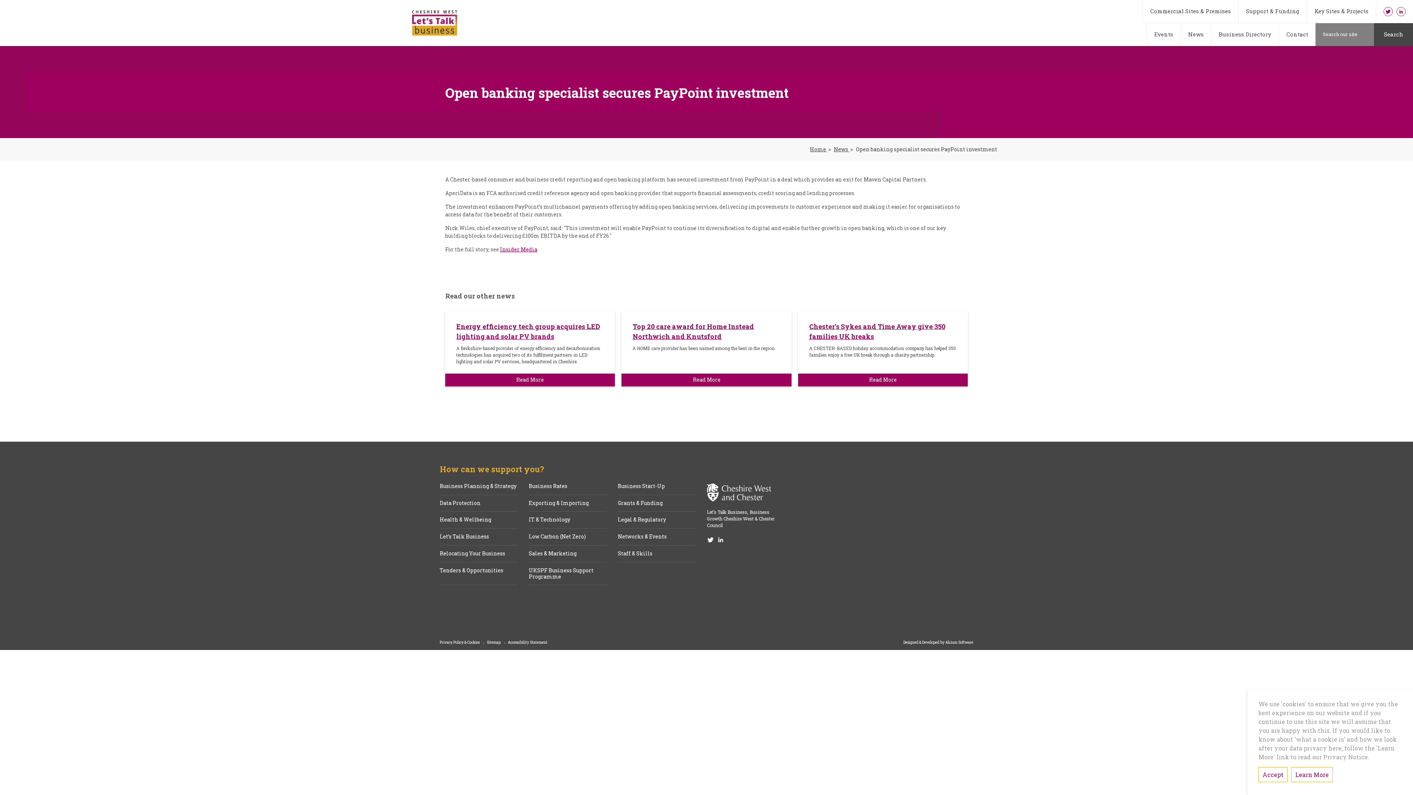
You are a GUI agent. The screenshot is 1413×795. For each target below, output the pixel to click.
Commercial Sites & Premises (1190, 11)
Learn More (1312, 774)
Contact (1297, 34)
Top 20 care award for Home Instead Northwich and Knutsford (693, 331)
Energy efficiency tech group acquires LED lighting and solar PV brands (528, 331)
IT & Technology (549, 520)
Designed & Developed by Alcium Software (938, 642)
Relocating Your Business (472, 554)
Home (818, 149)
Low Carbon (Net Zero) (557, 537)
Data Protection (460, 503)
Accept (1273, 774)
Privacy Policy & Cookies (460, 642)
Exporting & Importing (559, 503)
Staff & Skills (635, 554)
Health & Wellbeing (465, 520)
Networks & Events (642, 537)
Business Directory (1245, 34)
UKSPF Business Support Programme (561, 574)
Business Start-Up (641, 486)
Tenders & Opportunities (471, 571)
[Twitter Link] (1388, 11)
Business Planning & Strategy (478, 486)
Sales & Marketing (553, 554)
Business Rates (548, 486)
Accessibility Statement (528, 642)
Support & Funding (1272, 11)
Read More (530, 379)
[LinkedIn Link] (1401, 11)
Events (1163, 34)
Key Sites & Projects (1341, 11)
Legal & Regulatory (642, 520)
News (1196, 34)
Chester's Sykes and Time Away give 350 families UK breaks (877, 331)
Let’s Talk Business (464, 537)
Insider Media (518, 249)
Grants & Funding (640, 503)
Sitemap (494, 642)
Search (1393, 34)
